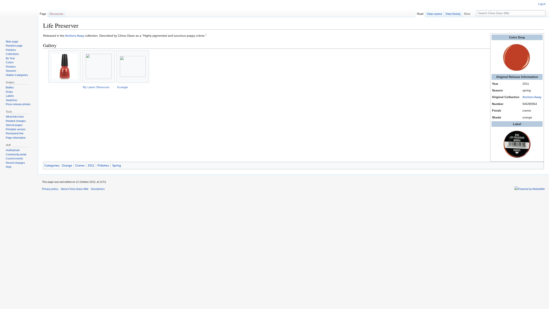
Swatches (11, 100)
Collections (12, 54)
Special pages (14, 125)
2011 (91, 165)
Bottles (10, 87)
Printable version (16, 129)
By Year (10, 58)
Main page (12, 41)
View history (453, 13)
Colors (10, 62)
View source (434, 13)
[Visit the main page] (19, 17)
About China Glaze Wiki (74, 189)
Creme (79, 165)
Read (420, 13)
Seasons (11, 70)
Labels (10, 95)
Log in (542, 4)
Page (43, 13)
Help (8, 166)
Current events (14, 158)
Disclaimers (98, 189)
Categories (51, 165)
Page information (16, 137)
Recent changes (15, 162)
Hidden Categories (17, 75)
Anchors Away (531, 97)
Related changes (16, 121)
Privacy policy (50, 189)
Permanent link (14, 133)
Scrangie (122, 87)
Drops (9, 91)
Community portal (16, 154)
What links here (15, 116)
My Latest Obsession (96, 87)
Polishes (103, 165)
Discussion (56, 13)
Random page (14, 45)
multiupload (13, 150)
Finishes (11, 66)
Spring (116, 165)
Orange (67, 165)
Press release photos (18, 104)
